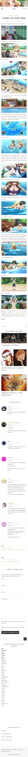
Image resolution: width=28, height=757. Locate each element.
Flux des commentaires (6, 737)
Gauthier (10, 457)
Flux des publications (6, 733)
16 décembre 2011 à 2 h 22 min (13, 524)
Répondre (10, 409)
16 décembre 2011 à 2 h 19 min (13, 504)
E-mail (3, 585)
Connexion (3, 730)
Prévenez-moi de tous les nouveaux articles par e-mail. (13, 628)
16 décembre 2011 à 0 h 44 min (13, 424)
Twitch (18, 749)
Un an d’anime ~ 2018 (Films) (9, 345)
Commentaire (4, 599)
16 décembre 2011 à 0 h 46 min (13, 458)
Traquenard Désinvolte (14, 422)
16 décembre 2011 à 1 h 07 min (13, 480)
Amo (5, 326)
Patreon (21, 749)
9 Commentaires (18, 20)
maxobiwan (11, 503)
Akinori (10, 406)
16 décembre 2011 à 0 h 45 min (13, 442)
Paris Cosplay (18, 311)
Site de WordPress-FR (6, 740)
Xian (9, 479)
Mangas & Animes (14, 15)
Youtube (14, 749)
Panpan (10, 522)
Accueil (2, 749)
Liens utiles (3, 751)
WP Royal (17, 754)
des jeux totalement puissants (18, 312)
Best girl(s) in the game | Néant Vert (10, 561)
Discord (10, 749)
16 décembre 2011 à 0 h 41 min (13, 408)
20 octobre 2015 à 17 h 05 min (7, 559)
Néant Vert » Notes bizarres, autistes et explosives (13, 549)
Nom (2, 578)
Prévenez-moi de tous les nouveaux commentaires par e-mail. (13, 622)
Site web (3, 592)
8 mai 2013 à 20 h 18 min (5, 547)
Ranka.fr (6, 749)
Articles (8, 751)
